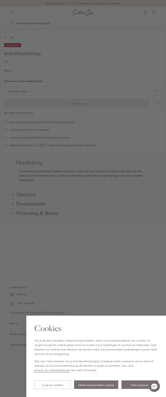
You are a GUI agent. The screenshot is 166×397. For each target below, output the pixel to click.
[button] (154, 386)
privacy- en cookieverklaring (52, 370)
